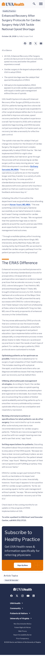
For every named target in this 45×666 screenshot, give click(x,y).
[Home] (13, 4)
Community (15, 608)
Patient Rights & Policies (22, 627)
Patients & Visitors (19, 613)
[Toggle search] (34, 4)
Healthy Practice (9, 11)
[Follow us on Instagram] (22, 595)
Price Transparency (22, 638)
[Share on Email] (41, 43)
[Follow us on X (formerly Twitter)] (17, 595)
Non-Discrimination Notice (22, 624)
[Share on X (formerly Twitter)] (35, 43)
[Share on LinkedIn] (30, 43)
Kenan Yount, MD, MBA (20, 205)
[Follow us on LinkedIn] (33, 595)
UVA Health (15, 603)
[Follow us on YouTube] (28, 595)
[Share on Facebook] (25, 43)
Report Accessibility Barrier (23, 635)
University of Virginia (19, 618)
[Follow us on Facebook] (11, 595)
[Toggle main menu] (41, 4)
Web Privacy (22, 631)
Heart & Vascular (11, 580)
